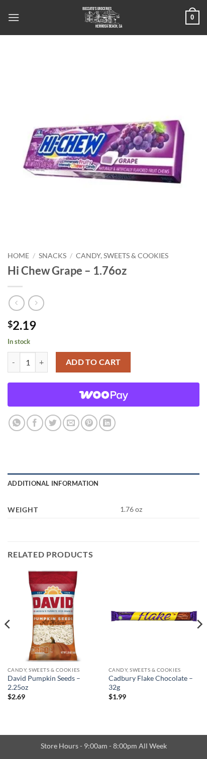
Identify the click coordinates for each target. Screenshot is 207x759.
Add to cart (93, 361)
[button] (14, 17)
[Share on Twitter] (53, 423)
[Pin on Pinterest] (89, 423)
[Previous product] (36, 303)
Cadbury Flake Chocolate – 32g (151, 682)
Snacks (52, 256)
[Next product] (16, 303)
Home (18, 256)
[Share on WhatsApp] (17, 423)
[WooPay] (103, 395)
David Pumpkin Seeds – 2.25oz (44, 682)
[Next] (199, 644)
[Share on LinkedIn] (107, 423)
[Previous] (8, 644)
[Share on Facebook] (35, 423)
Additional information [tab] (53, 483)
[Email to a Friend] (71, 423)
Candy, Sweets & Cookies (122, 256)
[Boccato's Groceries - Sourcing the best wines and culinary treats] (102, 17)
